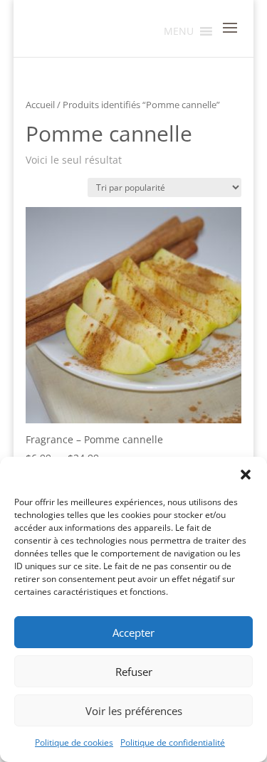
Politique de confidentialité (172, 742)
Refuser (133, 672)
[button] (246, 474)
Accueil (40, 104)
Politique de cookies (74, 742)
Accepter (133, 632)
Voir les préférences (133, 711)
